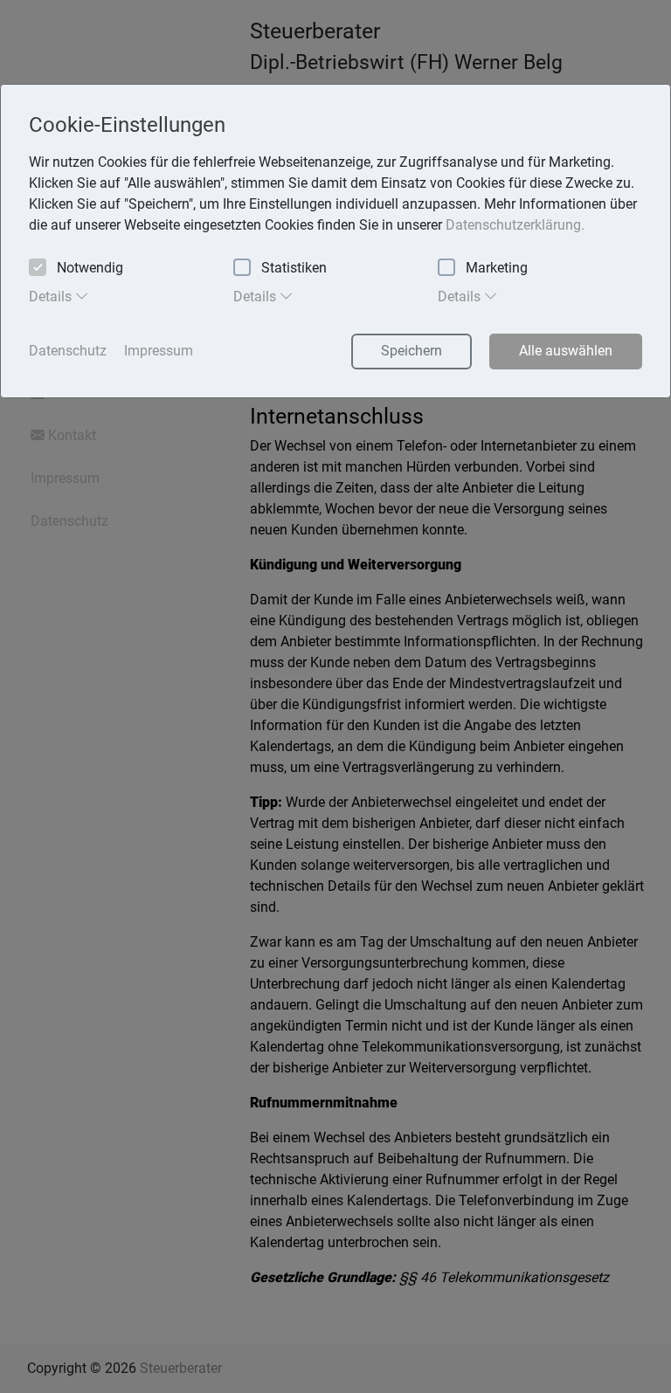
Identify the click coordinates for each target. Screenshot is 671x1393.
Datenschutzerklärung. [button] (515, 225)
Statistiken (294, 267)
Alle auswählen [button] (565, 350)
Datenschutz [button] (68, 350)
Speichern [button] (411, 350)
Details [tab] (52, 296)
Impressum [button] (158, 350)
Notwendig (90, 267)
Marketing (497, 267)
